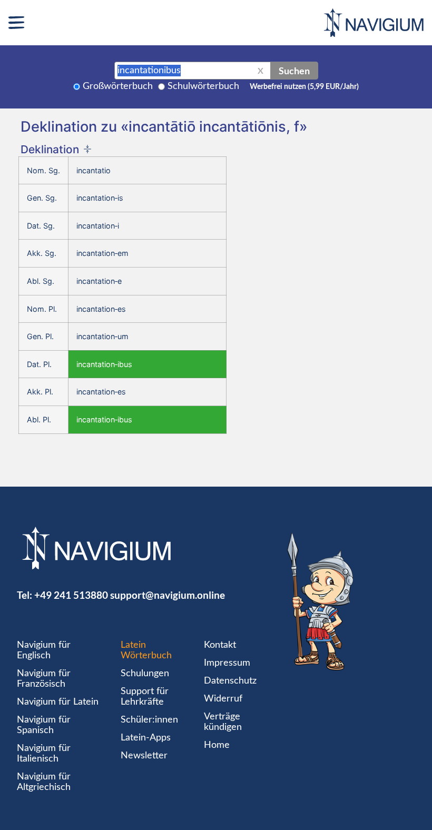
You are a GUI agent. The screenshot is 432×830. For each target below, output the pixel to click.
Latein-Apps (146, 738)
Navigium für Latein (58, 702)
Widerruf (223, 699)
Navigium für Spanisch (44, 725)
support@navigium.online (167, 595)
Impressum (227, 663)
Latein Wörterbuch (146, 650)
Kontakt (220, 645)
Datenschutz (230, 681)
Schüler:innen (149, 720)
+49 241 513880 (71, 595)
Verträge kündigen (223, 722)
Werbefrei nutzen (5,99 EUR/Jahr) (304, 87)
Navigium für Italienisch (44, 754)
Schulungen (145, 673)
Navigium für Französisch (44, 679)
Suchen (294, 70)
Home (217, 745)
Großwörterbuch (118, 86)
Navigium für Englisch (44, 650)
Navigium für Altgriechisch (44, 782)
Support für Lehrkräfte (145, 697)
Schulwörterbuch (203, 86)
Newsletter (144, 755)
